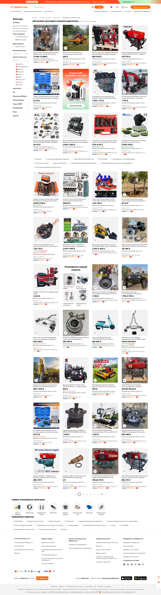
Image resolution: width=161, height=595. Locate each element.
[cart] (117, 7)
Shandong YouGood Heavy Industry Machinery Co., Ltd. (135, 107)
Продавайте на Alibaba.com (131, 542)
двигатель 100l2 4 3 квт (60, 163)
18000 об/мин (18, 521)
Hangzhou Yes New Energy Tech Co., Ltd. (45, 148)
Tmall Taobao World (71, 586)
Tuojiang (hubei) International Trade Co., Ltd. (104, 300)
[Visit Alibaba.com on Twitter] (132, 564)
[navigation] (21, 256)
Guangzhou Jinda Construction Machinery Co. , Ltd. (76, 345)
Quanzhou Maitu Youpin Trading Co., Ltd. (133, 152)
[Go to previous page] (75, 494)
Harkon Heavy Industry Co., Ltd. (42, 395)
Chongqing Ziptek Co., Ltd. (100, 104)
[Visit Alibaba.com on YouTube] (139, 564)
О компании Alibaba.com (22, 538)
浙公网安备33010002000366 (111, 592)
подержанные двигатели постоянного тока (90, 521)
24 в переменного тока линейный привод (124, 159)
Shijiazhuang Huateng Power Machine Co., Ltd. (76, 151)
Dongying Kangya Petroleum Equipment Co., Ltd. (46, 302)
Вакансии (17, 553)
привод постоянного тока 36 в (36, 521)
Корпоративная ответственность (24, 549)
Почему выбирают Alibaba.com (23, 542)
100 (102, 494)
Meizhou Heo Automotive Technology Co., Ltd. (46, 349)
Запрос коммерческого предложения (80, 548)
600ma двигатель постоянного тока (84, 159)
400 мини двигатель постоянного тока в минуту (50, 525)
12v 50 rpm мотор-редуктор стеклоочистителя (48, 167)
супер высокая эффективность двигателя (58, 159)
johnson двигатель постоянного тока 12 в (95, 525)
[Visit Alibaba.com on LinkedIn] (128, 564)
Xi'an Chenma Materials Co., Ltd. (42, 211)
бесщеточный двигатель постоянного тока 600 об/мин (122, 521)
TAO (95, 586)
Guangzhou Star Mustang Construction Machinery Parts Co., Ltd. (76, 207)
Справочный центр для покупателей (107, 542)
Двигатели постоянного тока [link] (71, 17)
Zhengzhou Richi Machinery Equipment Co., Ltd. (135, 300)
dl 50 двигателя (70, 521)
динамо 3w (39, 159)
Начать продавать (128, 546)
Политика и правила (48, 563)
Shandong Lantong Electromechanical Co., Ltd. (105, 209)
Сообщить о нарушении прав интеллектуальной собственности (106, 557)
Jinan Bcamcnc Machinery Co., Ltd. (73, 255)
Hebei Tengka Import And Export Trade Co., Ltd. (135, 63)
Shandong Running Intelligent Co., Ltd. (74, 63)
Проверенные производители (78, 544)
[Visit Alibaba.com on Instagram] (135, 564)
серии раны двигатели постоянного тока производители (117, 163)
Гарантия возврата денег (49, 546)
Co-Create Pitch (19, 546)
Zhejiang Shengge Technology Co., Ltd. (103, 345)
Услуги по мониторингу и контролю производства (52, 559)
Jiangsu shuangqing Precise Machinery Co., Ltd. (105, 252)
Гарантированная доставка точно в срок (52, 550)
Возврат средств (101, 553)
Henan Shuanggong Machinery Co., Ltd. (133, 209)
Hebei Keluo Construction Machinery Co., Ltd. (46, 60)
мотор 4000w (124, 525)
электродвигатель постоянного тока (24, 529)
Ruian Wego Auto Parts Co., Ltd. (131, 255)
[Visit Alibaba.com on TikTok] (143, 564)
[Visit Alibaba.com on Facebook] (124, 564)
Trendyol (100, 586)
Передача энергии (45, 17)
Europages (107, 586)
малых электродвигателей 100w (23, 525)
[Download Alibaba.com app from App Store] (126, 578)
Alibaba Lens (24, 578)
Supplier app (85, 578)
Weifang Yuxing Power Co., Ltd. (71, 397)
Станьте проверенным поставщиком (134, 553)
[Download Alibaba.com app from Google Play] (140, 578)
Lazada (81, 586)
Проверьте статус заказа (130, 549)
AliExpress (54, 586)
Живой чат (99, 546)
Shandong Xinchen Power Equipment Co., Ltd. (105, 63)
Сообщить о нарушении (103, 562)
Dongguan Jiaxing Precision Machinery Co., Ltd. (105, 152)
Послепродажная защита (49, 555)
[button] (92, 7)
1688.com (61, 586)
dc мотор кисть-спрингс (42, 163)
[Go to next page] (105, 494)
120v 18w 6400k (103, 159)
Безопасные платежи (48, 542)
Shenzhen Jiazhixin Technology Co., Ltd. (133, 351)
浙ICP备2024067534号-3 (128, 592)
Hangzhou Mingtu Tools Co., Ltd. (42, 107)
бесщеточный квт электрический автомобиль (84, 163)
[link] (158, 577)
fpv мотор (64, 529)
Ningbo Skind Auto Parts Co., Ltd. (42, 258)
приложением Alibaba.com (110, 578)
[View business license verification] (97, 592)
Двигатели (57, 17)
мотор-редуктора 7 (74, 525)
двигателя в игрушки (54, 521)
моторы (113, 525)
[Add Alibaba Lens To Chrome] (42, 578)
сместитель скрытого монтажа (48, 529)
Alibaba (35, 17)
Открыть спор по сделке (103, 549)
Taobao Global (88, 586)
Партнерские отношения (130, 556)
